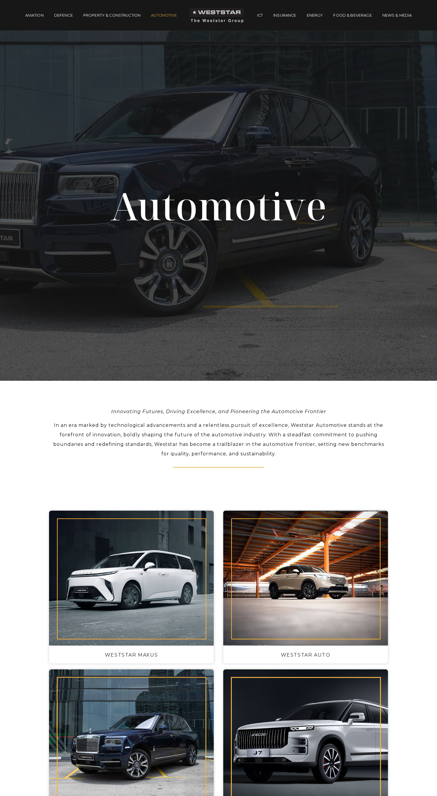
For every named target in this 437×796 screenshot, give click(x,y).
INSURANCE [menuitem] (284, 15)
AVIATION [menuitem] (34, 15)
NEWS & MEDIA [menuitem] (397, 15)
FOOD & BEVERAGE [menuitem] (352, 15)
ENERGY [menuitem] (315, 15)
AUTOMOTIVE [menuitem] (164, 15)
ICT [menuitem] (260, 15)
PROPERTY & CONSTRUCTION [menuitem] (112, 15)
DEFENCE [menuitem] (63, 15)
